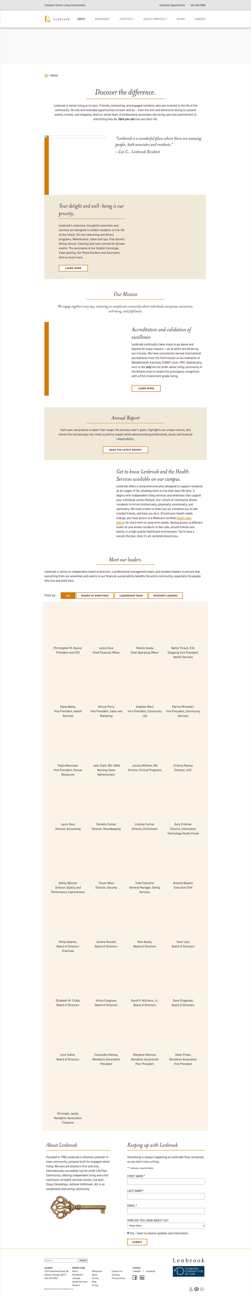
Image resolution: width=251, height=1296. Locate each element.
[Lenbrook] (56, 18)
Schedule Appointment (172, 5)
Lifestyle (126, 19)
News (94, 1274)
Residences (102, 19)
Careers (199, 19)
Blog (94, 1281)
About (81, 19)
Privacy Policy (118, 1278)
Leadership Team (131, 595)
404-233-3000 (198, 5)
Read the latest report (125, 450)
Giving (181, 19)
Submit (137, 1242)
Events (95, 1278)
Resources (97, 1271)
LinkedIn (137, 1271)
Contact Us (117, 1271)
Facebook (150, 1271)
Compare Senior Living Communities (65, 5)
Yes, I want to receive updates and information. (159, 1233)
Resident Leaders (166, 595)
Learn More (73, 268)
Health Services (154, 19)
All (68, 595)
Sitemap (116, 1274)
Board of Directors (95, 595)
